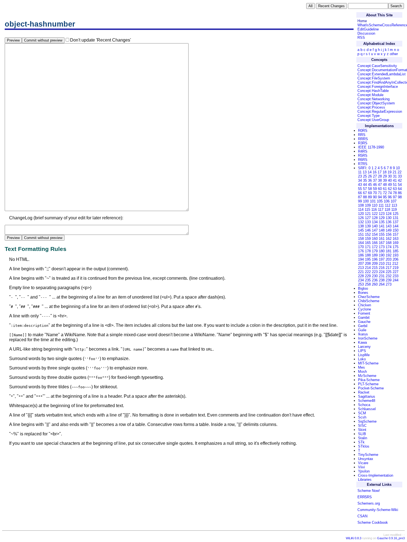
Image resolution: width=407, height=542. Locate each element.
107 (393, 201)
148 (382, 230)
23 (360, 176)
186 (361, 255)
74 (390, 193)
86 (400, 193)
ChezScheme (369, 297)
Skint (362, 430)
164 (361, 243)
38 (380, 180)
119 (394, 209)
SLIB (362, 434)
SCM (362, 413)
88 (365, 197)
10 (398, 168)
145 (361, 230)
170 (361, 247)
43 (360, 185)
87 (360, 197)
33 (400, 176)
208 (368, 263)
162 (388, 239)
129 (382, 218)
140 (375, 226)
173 (382, 247)
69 (370, 193)
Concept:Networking (373, 99)
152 (368, 234)
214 (368, 268)
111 (381, 205)
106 (387, 201)
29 (385, 176)
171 (368, 247)
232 (388, 276)
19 (389, 172)
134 (375, 222)
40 (390, 180)
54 (400, 185)
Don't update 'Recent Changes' (100, 40)
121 (368, 214)
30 (390, 176)
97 (395, 197)
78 (395, 193)
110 (374, 205)
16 (375, 172)
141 (382, 226)
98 (400, 197)
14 (370, 172)
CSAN (362, 516)
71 (380, 193)
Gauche (364, 322)
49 (390, 185)
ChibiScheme (368, 301)
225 (388, 272)
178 (368, 251)
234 (361, 280)
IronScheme (367, 338)
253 (361, 284)
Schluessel (367, 409)
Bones (363, 293)
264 (382, 284)
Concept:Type (368, 116)
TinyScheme (368, 455)
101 (373, 201)
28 (380, 176)
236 (375, 280)
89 (370, 197)
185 (395, 251)
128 (375, 218)
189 (375, 255)
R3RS (362, 143)
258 (368, 284)
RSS (361, 37)
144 (395, 226)
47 (380, 185)
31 (395, 176)
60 (380, 189)
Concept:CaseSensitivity (377, 66)
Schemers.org (368, 503)
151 (361, 234)
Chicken (364, 305)
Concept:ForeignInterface (377, 86)
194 (361, 259)
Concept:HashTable (373, 91)
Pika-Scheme (369, 380)
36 (370, 180)
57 (365, 189)
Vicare (363, 463)
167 (382, 243)
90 (375, 197)
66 (360, 193)
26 (370, 176)
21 (394, 172)
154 (375, 234)
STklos (363, 446)
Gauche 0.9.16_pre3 (391, 538)
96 (390, 197)
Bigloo (363, 288)
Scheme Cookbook (372, 522)
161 (382, 239)
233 (395, 276)
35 (365, 180)
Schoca (364, 405)
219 (395, 268)
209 (375, 263)
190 (382, 255)
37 (375, 180)
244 (395, 280)
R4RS (362, 151)
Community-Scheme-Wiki (377, 510)
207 (361, 263)
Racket (363, 392)
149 (388, 230)
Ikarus (363, 334)
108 (361, 205)
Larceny (364, 347)
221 (361, 272)
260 (375, 284)
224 (382, 272)
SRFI (362, 168)
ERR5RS (364, 497)
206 (395, 259)
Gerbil (362, 326)
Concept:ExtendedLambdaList (381, 74)
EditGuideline (368, 29)
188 (368, 255)
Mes (361, 367)
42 (400, 180)
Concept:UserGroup (373, 120)
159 (368, 239)
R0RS (362, 131)
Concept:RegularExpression (379, 111)
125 (395, 214)
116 (374, 209)
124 (388, 214)
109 (368, 205)
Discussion (366, 33)
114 (361, 209)
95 (385, 197)
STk (361, 442)
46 (375, 185)
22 (399, 172)
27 (375, 176)
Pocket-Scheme (371, 388)
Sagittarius (366, 396)
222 (368, 272)
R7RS (362, 164)
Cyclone (364, 309)
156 (388, 234)
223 (375, 272)
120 (361, 214)
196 (375, 259)
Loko (362, 359)
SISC (362, 425)
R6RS (362, 160)
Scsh (362, 417)
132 (361, 222)
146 (368, 230)
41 (395, 180)
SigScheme (367, 421)
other (394, 54)
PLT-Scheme (368, 384)
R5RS (362, 155)
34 (360, 180)
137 (395, 222)
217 (388, 268)
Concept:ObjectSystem (376, 103)
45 (370, 185)
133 (368, 222)
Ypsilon (364, 471)
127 (368, 218)
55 (360, 189)
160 (375, 239)
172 (375, 247)
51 (395, 185)
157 (395, 234)
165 (368, 243)
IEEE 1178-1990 (371, 147)
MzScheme (367, 376)
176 (361, 251)
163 (395, 239)
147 (375, 230)
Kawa (362, 342)
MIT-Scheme (368, 363)
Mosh (362, 371)
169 (395, 243)
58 (370, 189)
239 (388, 280)
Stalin (362, 438)
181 (388, 251)
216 (382, 268)
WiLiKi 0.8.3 (353, 538)
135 (382, 222)
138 (361, 226)
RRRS (363, 139)
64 (400, 189)
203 (388, 259)
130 (388, 218)
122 (375, 214)
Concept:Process (371, 107)
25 (365, 176)
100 (366, 201)
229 (368, 276)
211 (388, 263)
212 (395, 263)
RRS (361, 135)
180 (382, 251)
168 (388, 243)
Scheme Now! (368, 491)
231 (382, 276)
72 (385, 193)
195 (368, 259)
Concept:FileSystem (373, 78)
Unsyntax (365, 459)
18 (385, 172)
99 (360, 201)
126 (361, 218)
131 (395, 218)
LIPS (362, 351)
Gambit (364, 317)
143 (388, 226)
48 (385, 185)
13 (365, 172)
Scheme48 (366, 401)
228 (361, 276)
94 (380, 197)
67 (365, 193)
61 (385, 189)
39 (385, 180)
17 (380, 172)
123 (382, 214)
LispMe (364, 355)
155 (382, 234)
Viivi (361, 467)
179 (375, 251)
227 (395, 272)
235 (368, 280)
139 (368, 226)
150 (395, 230)
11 (360, 172)
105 (380, 201)
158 (361, 239)
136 (388, 222)
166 (375, 243)
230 (375, 276)
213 (361, 268)
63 (395, 189)
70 (375, 193)
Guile (362, 330)
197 (382, 259)
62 (390, 189)
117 (380, 209)
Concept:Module (370, 95)
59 (375, 189)
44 (365, 185)
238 (382, 280)
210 (382, 263)
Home (362, 21)
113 (394, 205)
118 (387, 209)
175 (395, 247)
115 (367, 209)
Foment (364, 313)
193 (395, 255)
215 (375, 268)
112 (387, 205)
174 (388, 247)
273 (388, 284)
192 (388, 255)
